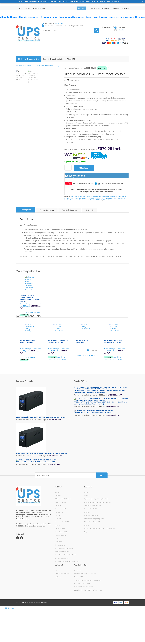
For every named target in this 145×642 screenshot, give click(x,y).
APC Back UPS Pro (85, 196)
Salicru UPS (58, 505)
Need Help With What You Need (65, 555)
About (27, 8)
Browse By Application (62, 552)
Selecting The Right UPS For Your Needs (87, 580)
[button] (59, 67)
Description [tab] (26, 209)
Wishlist (93, 8)
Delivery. (87, 525)
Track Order (115, 8)
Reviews (44, 603)
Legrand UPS (59, 512)
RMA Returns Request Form (93, 522)
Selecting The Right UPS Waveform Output (88, 590)
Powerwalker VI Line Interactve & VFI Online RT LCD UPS (86, 200)
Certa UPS (58, 515)
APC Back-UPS (95, 196)
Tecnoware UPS (60, 528)
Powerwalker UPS (60, 509)
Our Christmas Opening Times (94, 519)
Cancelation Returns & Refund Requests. (97, 502)
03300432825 (59, 23)
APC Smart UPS (119, 196)
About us (87, 492)
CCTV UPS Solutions (89, 198)
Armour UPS (59, 496)
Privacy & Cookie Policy (91, 515)
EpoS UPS (98, 198)
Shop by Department (28, 59)
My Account (125, 8)
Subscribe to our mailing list (83, 587)
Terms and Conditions (62, 573)
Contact (35, 8)
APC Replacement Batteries (107, 196)
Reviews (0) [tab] (89, 210)
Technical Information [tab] (69, 210)
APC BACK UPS (75, 196)
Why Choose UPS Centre (82, 583)
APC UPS (81, 198)
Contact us (87, 496)
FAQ (43, 8)
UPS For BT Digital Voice (62, 558)
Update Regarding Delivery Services (96, 499)
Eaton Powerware (60, 502)
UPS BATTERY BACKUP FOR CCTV (85, 573)
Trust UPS (58, 519)
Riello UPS (58, 525)
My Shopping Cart (103, 8)
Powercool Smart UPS (62, 522)
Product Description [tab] (47, 210)
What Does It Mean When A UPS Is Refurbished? (100, 528)
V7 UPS (57, 538)
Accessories (58, 542)
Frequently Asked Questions (93, 509)
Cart (56, 570)
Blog (85, 532)
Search (101, 475)
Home (19, 8)
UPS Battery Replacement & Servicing (67, 561)
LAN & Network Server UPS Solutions (112, 198)
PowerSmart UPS (60, 535)
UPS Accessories (60, 545)
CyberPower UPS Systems (63, 499)
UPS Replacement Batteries (64, 548)
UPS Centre (22, 603)
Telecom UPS (106, 200)
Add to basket (84, 168)
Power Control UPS (61, 532)
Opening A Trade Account (92, 505)
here (77, 366)
